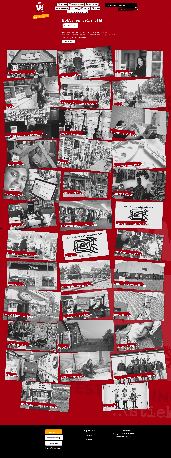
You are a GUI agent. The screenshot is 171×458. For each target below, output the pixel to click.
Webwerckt (131, 433)
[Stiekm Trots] (41, 7)
